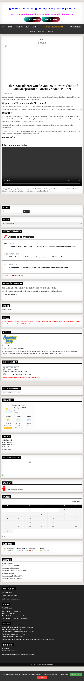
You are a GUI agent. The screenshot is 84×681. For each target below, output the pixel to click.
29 (64, 527)
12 (30, 518)
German (9, 392)
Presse (27, 191)
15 (64, 518)
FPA (3, 27)
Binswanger (26, 189)
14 (53, 518)
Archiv (42, 39)
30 (76, 527)
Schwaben (33, 191)
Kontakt (32, 654)
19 (30, 522)
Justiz (34, 27)
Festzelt (46, 189)
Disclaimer (24, 654)
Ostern (9, 191)
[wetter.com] (8, 428)
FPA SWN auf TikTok (33, 19)
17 (7, 522)
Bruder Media (7, 309)
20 (42, 522)
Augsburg (12, 189)
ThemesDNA (23, 632)
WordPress (11, 629)
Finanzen (32, 31)
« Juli (4, 536)
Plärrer (15, 191)
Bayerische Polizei (76, 27)
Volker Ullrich (43, 191)
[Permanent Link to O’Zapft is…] (42, 63)
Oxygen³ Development (15, 636)
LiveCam (10, 27)
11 (18, 518)
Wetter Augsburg (18, 405)
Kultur (69, 189)
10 (7, 518)
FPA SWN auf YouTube (50, 19)
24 (7, 527)
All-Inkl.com (11, 627)
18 (18, 522)
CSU (33, 189)
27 (42, 527)
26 (30, 527)
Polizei (21, 191)
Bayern (19, 189)
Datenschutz (15, 654)
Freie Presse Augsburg (58, 189)
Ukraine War (19, 27)
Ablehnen (42, 678)
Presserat (51, 31)
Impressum (6, 654)
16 (76, 518)
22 (64, 522)
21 (53, 522)
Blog (27, 27)
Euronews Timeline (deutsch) (12, 275)
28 (53, 527)
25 (19, 527)
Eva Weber (39, 189)
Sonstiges (41, 31)
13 (41, 518)
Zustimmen (76, 674)
